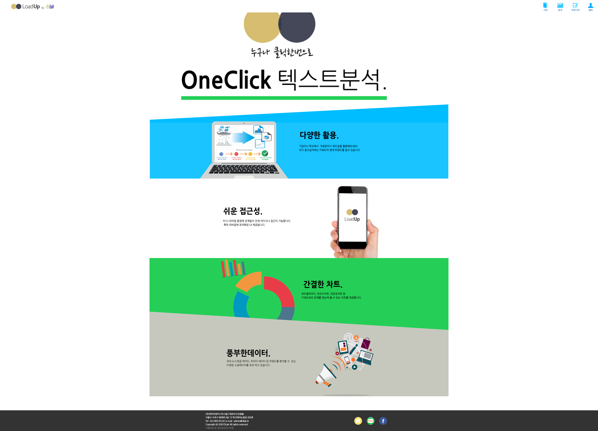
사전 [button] (545, 10)
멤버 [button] (591, 10)
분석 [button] (560, 10)
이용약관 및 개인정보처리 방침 (220, 428)
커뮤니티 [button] (575, 10)
